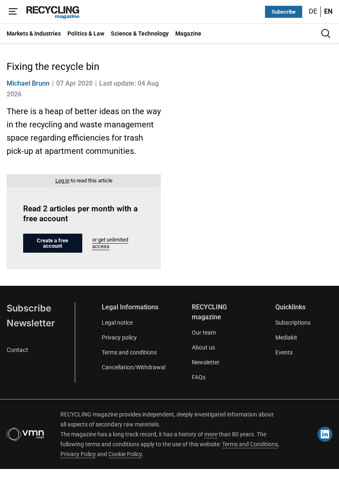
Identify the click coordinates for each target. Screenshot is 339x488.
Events (284, 352)
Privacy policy (119, 337)
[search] (325, 33)
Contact (17, 349)
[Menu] (13, 11)
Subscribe (284, 12)
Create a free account (52, 243)
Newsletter (31, 323)
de (313, 11)
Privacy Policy (78, 454)
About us (203, 347)
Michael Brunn (28, 83)
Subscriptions (292, 322)
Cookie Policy (125, 454)
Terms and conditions (129, 352)
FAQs (198, 377)
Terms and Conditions (250, 444)
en (328, 11)
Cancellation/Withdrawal (133, 367)
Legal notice (117, 322)
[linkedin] (325, 434)
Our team (204, 332)
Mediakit (286, 337)
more (210, 434)
